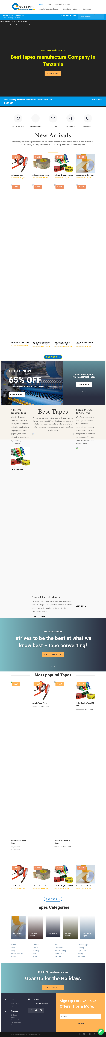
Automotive (59, 948)
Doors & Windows (17, 953)
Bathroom (81, 956)
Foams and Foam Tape (62, 4)
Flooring (35, 945)
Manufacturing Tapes (70, 9)
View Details (17, 469)
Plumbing (36, 951)
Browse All (53, 357)
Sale (34, 953)
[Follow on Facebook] (30, 1010)
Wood (57, 945)
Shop (49, 4)
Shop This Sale (53, 654)
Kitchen (13, 948)
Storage (35, 948)
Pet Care (58, 956)
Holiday (13, 945)
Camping (81, 948)
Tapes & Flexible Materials (47, 597)
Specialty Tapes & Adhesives (48, 9)
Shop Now (84, 384)
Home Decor (59, 953)
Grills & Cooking (60, 951)
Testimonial (87, 9)
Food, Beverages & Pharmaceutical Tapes (84, 375)
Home (41, 4)
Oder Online (17, 394)
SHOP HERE (53, 73)
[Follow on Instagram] (41, 1010)
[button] (101, 1032)
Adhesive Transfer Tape (18, 411)
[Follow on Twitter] (36, 1010)
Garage (13, 951)
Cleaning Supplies (83, 945)
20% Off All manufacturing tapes (53, 972)
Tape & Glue (82, 951)
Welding (80, 953)
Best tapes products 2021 (53, 50)
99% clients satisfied (53, 631)
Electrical (13, 956)
